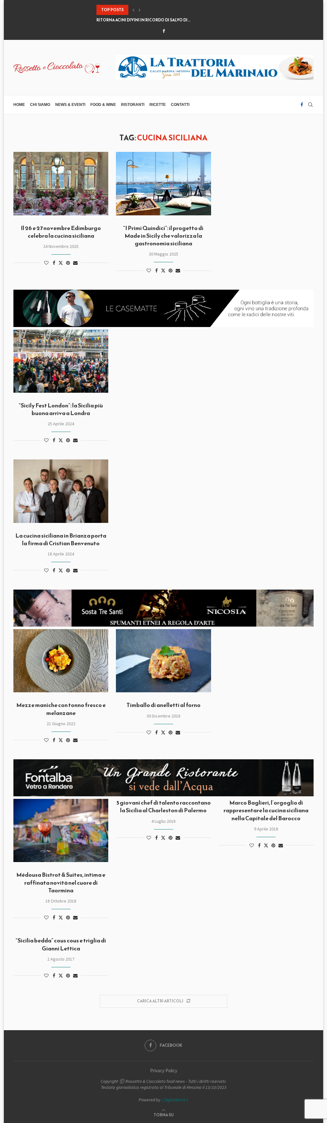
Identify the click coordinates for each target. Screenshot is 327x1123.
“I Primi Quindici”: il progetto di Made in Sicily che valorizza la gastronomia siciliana (163, 236)
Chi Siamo (40, 104)
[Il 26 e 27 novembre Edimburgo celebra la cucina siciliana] (60, 183)
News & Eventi (70, 104)
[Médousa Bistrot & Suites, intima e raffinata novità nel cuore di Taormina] (60, 830)
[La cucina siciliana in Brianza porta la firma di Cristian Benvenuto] (60, 491)
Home (19, 104)
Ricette (157, 104)
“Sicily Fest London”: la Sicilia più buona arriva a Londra (61, 409)
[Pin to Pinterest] (68, 263)
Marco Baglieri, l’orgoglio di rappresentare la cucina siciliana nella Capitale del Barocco (266, 810)
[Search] (310, 104)
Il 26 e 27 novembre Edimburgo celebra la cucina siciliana (61, 232)
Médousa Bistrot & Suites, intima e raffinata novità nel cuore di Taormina (60, 882)
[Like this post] (46, 263)
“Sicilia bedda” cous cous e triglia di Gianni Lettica (61, 944)
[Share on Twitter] (60, 263)
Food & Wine (103, 104)
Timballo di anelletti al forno (163, 705)
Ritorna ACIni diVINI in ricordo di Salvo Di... (143, 20)
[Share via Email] (75, 263)
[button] (133, 10)
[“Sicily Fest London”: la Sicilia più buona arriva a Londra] (60, 361)
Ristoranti (132, 104)
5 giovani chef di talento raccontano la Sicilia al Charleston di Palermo (163, 806)
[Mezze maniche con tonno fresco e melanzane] (60, 660)
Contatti (180, 104)
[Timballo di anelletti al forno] (163, 660)
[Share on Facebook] (54, 263)
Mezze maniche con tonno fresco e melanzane (61, 709)
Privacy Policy (163, 1070)
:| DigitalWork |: (174, 1100)
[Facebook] (164, 31)
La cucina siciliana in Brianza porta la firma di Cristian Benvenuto (60, 539)
